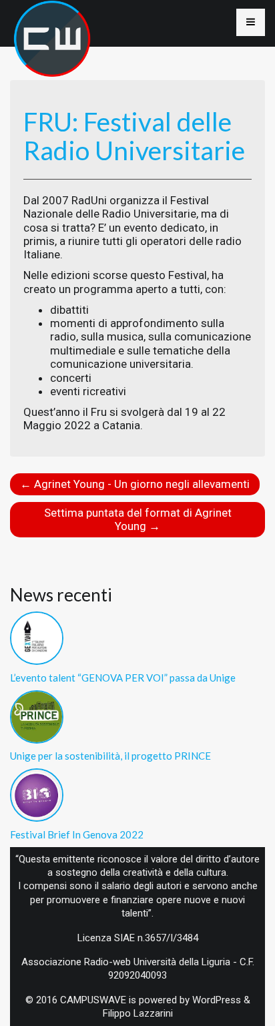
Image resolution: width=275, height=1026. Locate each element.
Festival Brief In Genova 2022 (77, 834)
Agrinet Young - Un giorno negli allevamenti (135, 484)
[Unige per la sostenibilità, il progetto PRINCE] (36, 715)
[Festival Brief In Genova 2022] (36, 793)
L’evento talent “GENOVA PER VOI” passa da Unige (123, 678)
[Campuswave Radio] (52, 20)
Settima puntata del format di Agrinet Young (138, 519)
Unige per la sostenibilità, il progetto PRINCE (110, 756)
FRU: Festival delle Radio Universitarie (134, 136)
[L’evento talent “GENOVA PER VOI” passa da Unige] (36, 637)
